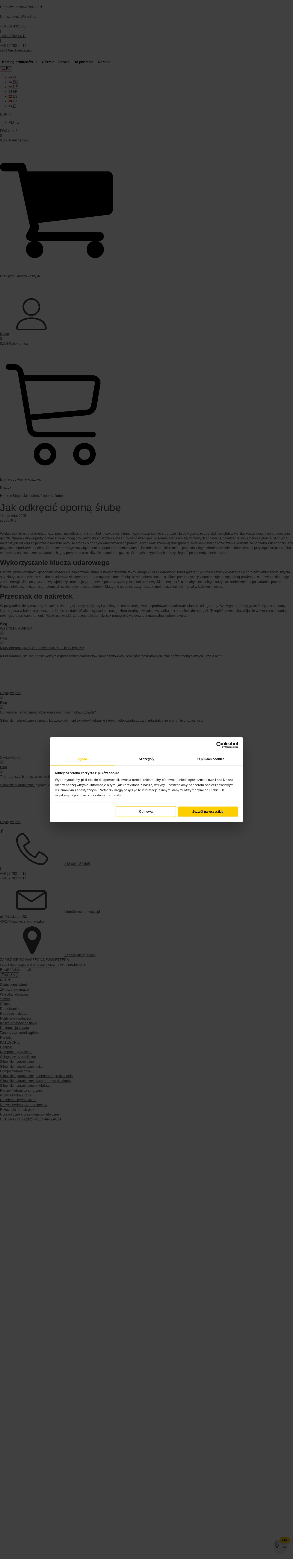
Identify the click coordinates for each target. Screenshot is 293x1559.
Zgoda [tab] (82, 759)
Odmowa (146, 811)
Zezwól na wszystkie (207, 811)
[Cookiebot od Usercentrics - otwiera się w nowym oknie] (219, 745)
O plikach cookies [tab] (210, 759)
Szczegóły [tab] (146, 759)
